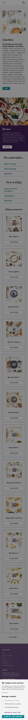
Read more (5, 692)
